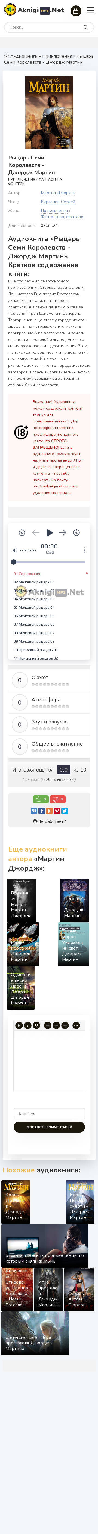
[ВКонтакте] (34, 811)
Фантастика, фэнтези (62, 217)
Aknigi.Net (41, 10)
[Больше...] (76, 1025)
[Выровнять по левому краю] (47, 1025)
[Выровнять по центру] (56, 1025)
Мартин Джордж (58, 193)
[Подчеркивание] (36, 1025)
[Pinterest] (57, 811)
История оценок (60, 779)
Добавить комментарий (49, 1127)
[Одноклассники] (49, 811)
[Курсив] (28, 1025)
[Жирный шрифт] (19, 1025)
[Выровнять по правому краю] (65, 1025)
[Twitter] (64, 811)
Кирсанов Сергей (58, 202)
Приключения (21, 179)
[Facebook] (41, 811)
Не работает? (52, 821)
